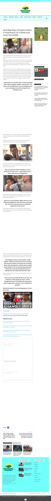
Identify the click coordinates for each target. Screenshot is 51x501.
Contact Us (36, 477)
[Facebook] (40, 1)
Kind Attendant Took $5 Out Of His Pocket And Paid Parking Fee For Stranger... (41, 94)
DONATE (5, 19)
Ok (25, 499)
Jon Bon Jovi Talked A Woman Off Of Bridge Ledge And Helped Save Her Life (17, 454)
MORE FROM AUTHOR (16, 443)
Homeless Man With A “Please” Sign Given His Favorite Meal (27, 453)
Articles (35, 462)
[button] (47, 18)
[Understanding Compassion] (25, 8)
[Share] (44, 1)
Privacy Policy (37, 481)
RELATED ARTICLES (7, 443)
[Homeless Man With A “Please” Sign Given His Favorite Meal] (27, 448)
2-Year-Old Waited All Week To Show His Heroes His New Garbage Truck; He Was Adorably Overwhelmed (25, 435)
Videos (35, 471)
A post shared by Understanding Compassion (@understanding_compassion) (23, 380)
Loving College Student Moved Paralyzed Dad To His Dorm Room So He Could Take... (41, 99)
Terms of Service (37, 479)
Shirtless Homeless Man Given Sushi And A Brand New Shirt (7, 453)
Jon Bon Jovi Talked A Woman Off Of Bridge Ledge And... (28, 469)
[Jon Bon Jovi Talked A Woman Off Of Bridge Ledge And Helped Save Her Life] (17, 448)
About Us (36, 475)
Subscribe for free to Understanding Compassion (14, 313)
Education (36, 466)
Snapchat (36, 468)
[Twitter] (46, 1)
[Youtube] (48, 1)
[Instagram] (42, 1)
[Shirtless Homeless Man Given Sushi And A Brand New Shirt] (7, 448)
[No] (49, 498)
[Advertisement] (25, 24)
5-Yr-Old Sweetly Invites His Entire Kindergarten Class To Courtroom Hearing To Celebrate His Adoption (41, 88)
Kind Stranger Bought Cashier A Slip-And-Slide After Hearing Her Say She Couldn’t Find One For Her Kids (9, 436)
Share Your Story (37, 473)
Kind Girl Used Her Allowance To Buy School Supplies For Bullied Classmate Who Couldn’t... (40, 104)
